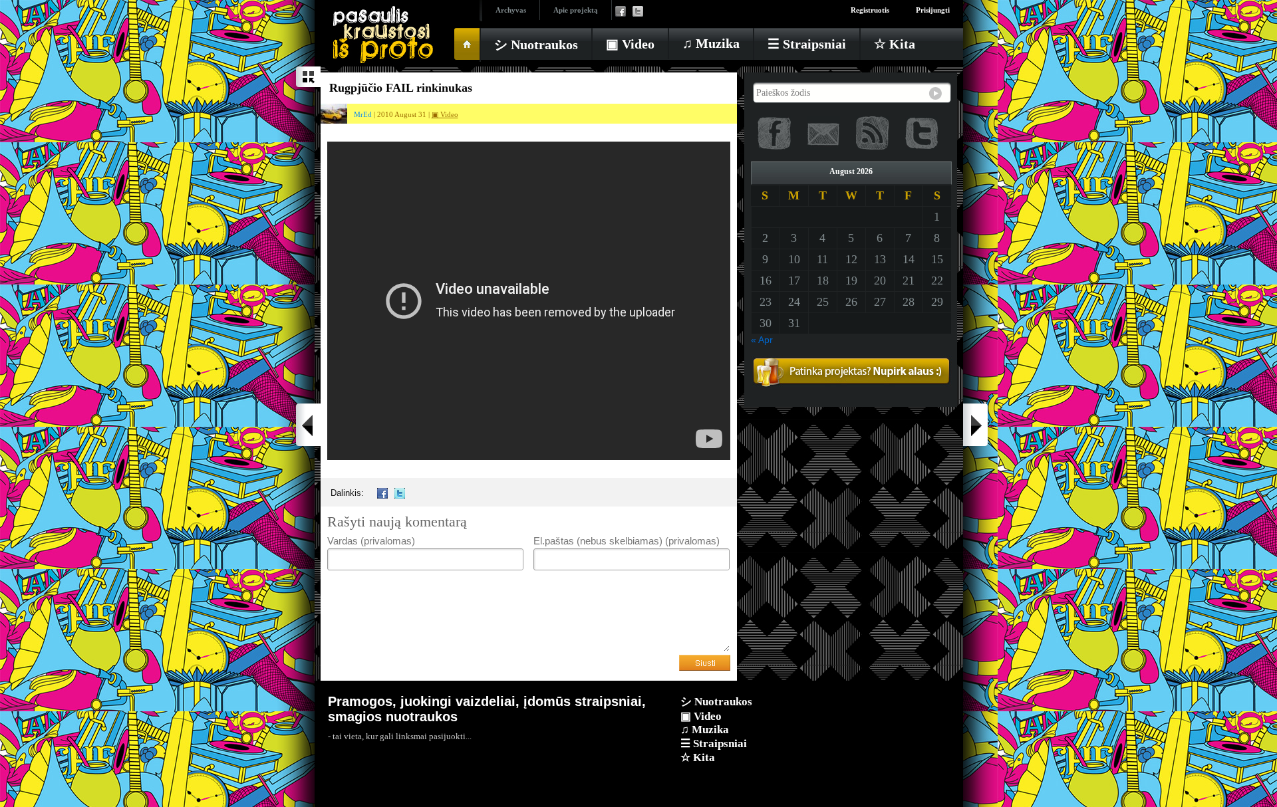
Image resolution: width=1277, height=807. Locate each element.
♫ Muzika (711, 43)
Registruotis (870, 10)
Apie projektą (575, 10)
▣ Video (630, 44)
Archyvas (511, 10)
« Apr (762, 339)
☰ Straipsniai (807, 44)
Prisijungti (933, 10)
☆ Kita (894, 44)
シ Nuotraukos (536, 44)
